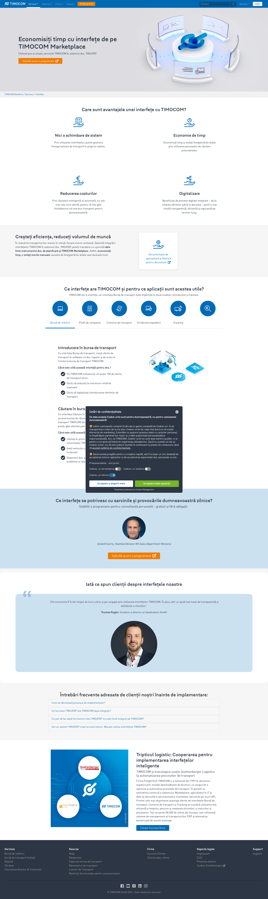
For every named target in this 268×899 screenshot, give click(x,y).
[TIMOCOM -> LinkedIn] (140, 886)
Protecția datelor (206, 861)
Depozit (8, 861)
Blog (71, 853)
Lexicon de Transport (81, 869)
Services (32, 4)
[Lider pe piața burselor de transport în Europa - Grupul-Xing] (134, 886)
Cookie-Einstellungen (209, 865)
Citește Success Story (152, 828)
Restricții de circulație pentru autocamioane (94, 873)
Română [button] (244, 4)
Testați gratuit (86, 4)
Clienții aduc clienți (158, 858)
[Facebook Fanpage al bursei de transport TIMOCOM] (123, 886)
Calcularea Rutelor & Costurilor (23, 869)
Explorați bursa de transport (85, 861)
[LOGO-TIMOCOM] (14, 4)
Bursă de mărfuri (14, 853)
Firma (58, 4)
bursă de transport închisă (19, 858)
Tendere (9, 865)
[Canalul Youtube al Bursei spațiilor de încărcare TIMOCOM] (128, 886)
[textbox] (218, 4)
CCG (199, 858)
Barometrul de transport (83, 865)
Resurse (46, 4)
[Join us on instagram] (145, 886)
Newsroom (75, 858)
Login (257, 4)
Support (70, 4)
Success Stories (156, 853)
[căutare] (233, 4)
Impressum (203, 853)
